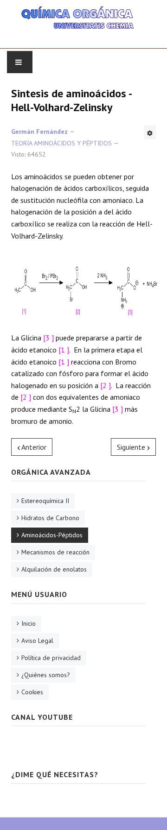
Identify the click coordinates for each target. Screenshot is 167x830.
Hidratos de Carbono (50, 518)
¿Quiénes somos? (45, 675)
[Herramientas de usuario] (150, 132)
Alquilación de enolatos (54, 569)
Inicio (28, 623)
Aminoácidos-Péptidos (52, 535)
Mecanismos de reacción (55, 552)
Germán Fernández (39, 131)
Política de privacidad (51, 658)
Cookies (32, 692)
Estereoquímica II (45, 501)
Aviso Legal (37, 640)
